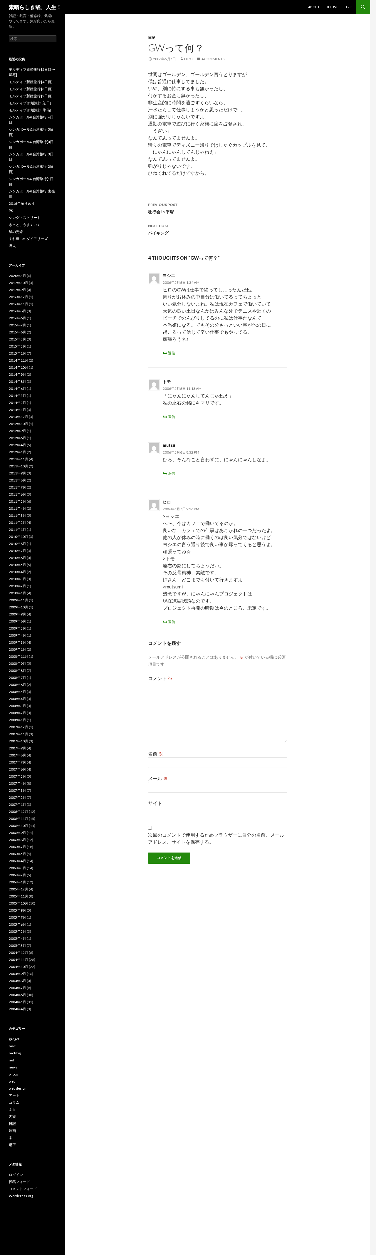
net (11, 1060)
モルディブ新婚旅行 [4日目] (31, 82)
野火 (12, 246)
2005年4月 (17, 938)
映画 (12, 1130)
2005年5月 (17, 931)
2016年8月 (17, 311)
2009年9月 (17, 614)
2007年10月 (18, 741)
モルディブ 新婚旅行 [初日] (30, 103)
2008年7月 (17, 677)
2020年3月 (17, 276)
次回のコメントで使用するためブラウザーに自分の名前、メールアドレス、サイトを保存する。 (216, 838)
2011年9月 (17, 473)
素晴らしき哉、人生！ (35, 7)
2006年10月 (18, 825)
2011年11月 (18, 459)
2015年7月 (17, 325)
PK (11, 210)
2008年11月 (18, 656)
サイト (155, 803)
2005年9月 (17, 910)
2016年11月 (18, 304)
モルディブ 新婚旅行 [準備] (30, 110)
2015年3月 (17, 346)
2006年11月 (18, 818)
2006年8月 (17, 840)
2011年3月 (17, 515)
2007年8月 (17, 755)
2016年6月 (17, 318)
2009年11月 (18, 600)
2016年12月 (18, 297)
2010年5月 (17, 565)
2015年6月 (17, 332)
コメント (160, 678)
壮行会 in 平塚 (163, 208)
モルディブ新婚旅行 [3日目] (31, 89)
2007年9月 (17, 748)
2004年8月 (17, 981)
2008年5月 (17, 691)
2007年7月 (17, 762)
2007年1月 (17, 804)
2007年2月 (17, 797)
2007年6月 (17, 769)
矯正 (12, 1144)
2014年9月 (17, 374)
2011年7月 (17, 487)
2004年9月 (17, 974)
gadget (14, 1039)
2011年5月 (17, 501)
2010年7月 (17, 550)
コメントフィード (23, 1189)
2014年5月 (17, 395)
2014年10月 (18, 367)
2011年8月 (17, 480)
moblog (15, 1053)
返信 (171, 353)
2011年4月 (17, 508)
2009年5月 (17, 628)
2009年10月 (18, 607)
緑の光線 (16, 231)
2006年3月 (17, 868)
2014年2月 (17, 402)
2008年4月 (17, 699)
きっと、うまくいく (25, 224)
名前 (155, 753)
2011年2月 (17, 522)
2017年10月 (18, 283)
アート (14, 1095)
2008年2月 (17, 713)
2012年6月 (17, 438)
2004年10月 (18, 966)
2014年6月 (17, 388)
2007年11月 (18, 734)
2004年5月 (17, 1002)
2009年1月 (17, 649)
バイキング (158, 229)
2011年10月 (18, 466)
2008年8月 (17, 670)
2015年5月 (17, 339)
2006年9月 (17, 832)
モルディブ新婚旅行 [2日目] (31, 96)
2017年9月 (17, 290)
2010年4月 (17, 572)
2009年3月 (17, 642)
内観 (12, 1116)
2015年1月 (17, 353)
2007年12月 (18, 727)
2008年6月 (17, 684)
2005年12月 (18, 889)
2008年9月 (17, 663)
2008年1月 (17, 720)
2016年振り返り (22, 203)
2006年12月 (18, 811)
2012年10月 (18, 424)
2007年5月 (17, 776)
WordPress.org (21, 1196)
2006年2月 (17, 875)
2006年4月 (17, 861)
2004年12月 (18, 952)
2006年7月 (17, 847)
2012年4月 (17, 445)
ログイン (16, 1174)
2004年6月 (17, 995)
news (13, 1067)
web (12, 1081)
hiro (188, 59)
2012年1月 (17, 452)
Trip (348, 7)
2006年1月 (17, 882)
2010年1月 (17, 593)
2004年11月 (18, 959)
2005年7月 (17, 917)
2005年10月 (18, 903)
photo (13, 1074)
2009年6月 (17, 621)
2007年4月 (17, 783)
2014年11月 (18, 360)
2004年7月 (17, 988)
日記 (151, 37)
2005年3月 (17, 945)
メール (158, 778)
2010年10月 (18, 536)
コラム (14, 1102)
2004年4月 (17, 1009)
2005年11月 (18, 896)
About (314, 7)
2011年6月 (17, 494)
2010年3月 (17, 579)
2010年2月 (17, 586)
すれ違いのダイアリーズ (28, 238)
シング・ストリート (25, 217)
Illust (332, 7)
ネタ (12, 1109)
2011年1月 (17, 529)
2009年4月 (17, 635)
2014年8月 (17, 381)
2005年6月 (17, 924)
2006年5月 (17, 854)
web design (17, 1088)
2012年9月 (17, 431)
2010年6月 (17, 558)
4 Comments (213, 59)
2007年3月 (17, 790)
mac (12, 1046)
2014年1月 (17, 409)
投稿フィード (19, 1182)
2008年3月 (17, 706)
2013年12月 (18, 417)
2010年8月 (17, 543)
